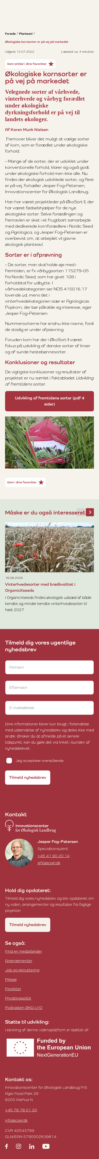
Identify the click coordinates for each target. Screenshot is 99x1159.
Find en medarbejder (23, 951)
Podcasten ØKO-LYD (23, 1007)
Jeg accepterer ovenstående (39, 761)
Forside (10, 33)
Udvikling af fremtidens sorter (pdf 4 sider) (49, 401)
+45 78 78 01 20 (21, 1110)
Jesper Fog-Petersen (58, 841)
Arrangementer (18, 961)
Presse (11, 979)
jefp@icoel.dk (49, 863)
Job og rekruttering (22, 970)
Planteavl (25, 33)
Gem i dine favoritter (22, 482)
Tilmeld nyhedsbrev (27, 777)
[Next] (90, 512)
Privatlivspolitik (18, 998)
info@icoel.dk (16, 1120)
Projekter (13, 989)
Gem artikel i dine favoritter (27, 64)
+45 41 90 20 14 (54, 856)
